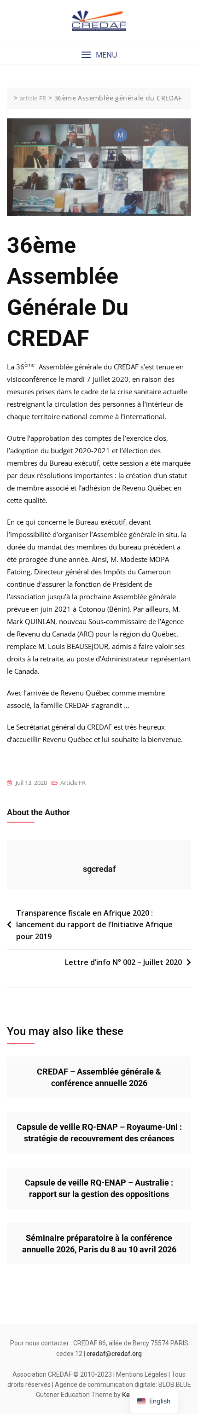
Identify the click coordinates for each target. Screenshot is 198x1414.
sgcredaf (99, 869)
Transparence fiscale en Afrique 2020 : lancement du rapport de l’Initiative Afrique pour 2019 (94, 924)
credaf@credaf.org (114, 1353)
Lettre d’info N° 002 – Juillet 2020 (123, 962)
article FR (73, 782)
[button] (99, 55)
